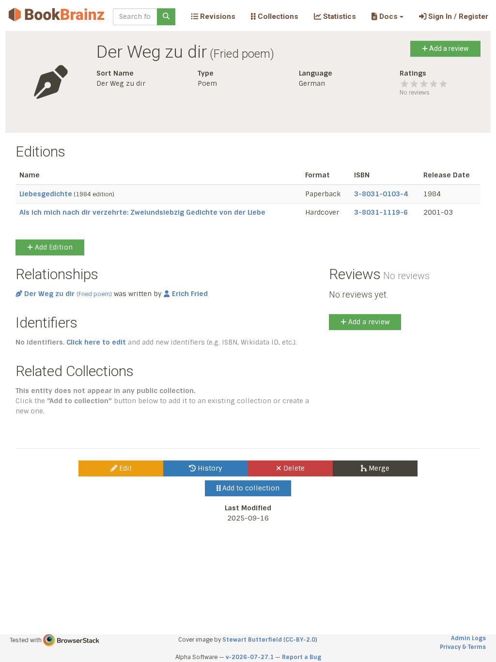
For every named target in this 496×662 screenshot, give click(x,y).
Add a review (448, 48)
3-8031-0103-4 (381, 193)
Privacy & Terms (463, 647)
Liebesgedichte (45, 193)
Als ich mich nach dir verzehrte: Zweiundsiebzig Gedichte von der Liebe (142, 212)
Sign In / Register (457, 16)
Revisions (216, 16)
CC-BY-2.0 (300, 640)
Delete (293, 468)
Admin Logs (468, 638)
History (209, 468)
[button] (387, 16)
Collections (277, 16)
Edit (124, 468)
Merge (378, 468)
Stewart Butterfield (252, 640)
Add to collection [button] (249, 488)
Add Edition (53, 247)
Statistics (338, 16)
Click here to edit (96, 342)
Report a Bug (301, 657)
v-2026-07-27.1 (250, 657)
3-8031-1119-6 (381, 212)
